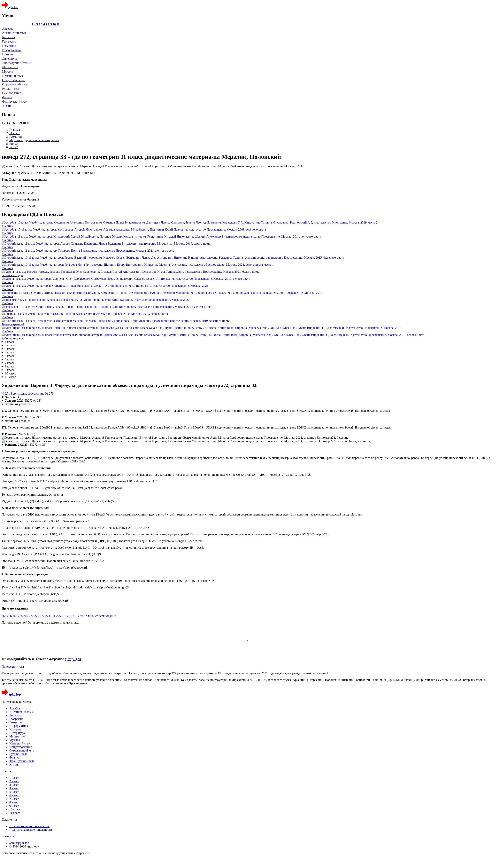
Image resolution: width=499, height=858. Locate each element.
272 (42, 616)
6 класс (9, 359)
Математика (10, 67)
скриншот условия (17, 404)
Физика (7, 97)
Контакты (8, 836)
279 (80, 616)
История (7, 54)
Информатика (11, 50)
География (9, 41)
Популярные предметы (17, 701)
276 (64, 616)
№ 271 (6, 393)
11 (58, 24)
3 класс (9, 348)
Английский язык (14, 33)
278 (75, 616)
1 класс (9, 341)
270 (31, 616)
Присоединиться (13, 666)
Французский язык (14, 101)
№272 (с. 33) (13, 397)
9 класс (9, 370)
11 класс (10, 377)
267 (15, 616)
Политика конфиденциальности (30, 829)
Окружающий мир (14, 84)
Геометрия (9, 45)
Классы (7, 771)
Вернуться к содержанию (27, 393)
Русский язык (11, 88)
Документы (9, 819)
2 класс (9, 345)
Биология (8, 37)
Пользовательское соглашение (29, 826)
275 (59, 616)
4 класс (9, 352)
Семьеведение (11, 93)
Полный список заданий (99, 616)
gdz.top (13, 7)
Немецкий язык (12, 75)
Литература (10, 58)
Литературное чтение (16, 63)
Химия (6, 105)
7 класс (9, 363)
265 (4, 616)
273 (48, 616)
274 (53, 616)
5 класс (9, 356)
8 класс (9, 366)
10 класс (10, 373)
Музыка (7, 71)
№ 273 (49, 393)
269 (26, 616)
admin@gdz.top (19, 843)
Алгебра (7, 28)
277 (70, 616)
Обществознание (13, 80)
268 (20, 616)
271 (37, 616)
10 (54, 24)
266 (9, 616)
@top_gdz (73, 659)
